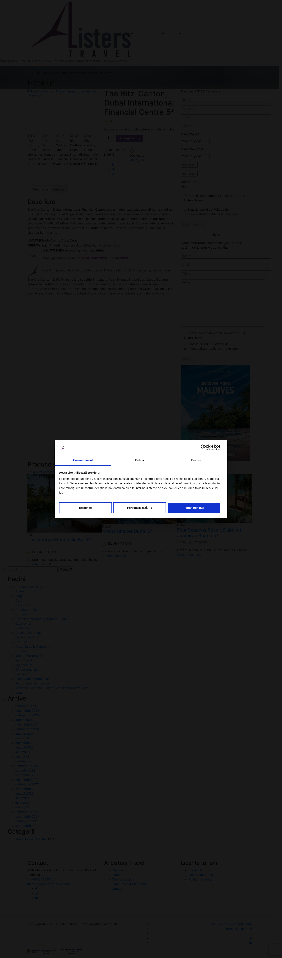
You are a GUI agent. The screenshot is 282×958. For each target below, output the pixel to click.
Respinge (85, 507)
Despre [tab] (196, 460)
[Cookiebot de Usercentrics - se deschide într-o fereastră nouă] (203, 447)
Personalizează (137, 507)
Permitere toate (194, 507)
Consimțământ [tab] (83, 460)
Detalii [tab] (139, 460)
